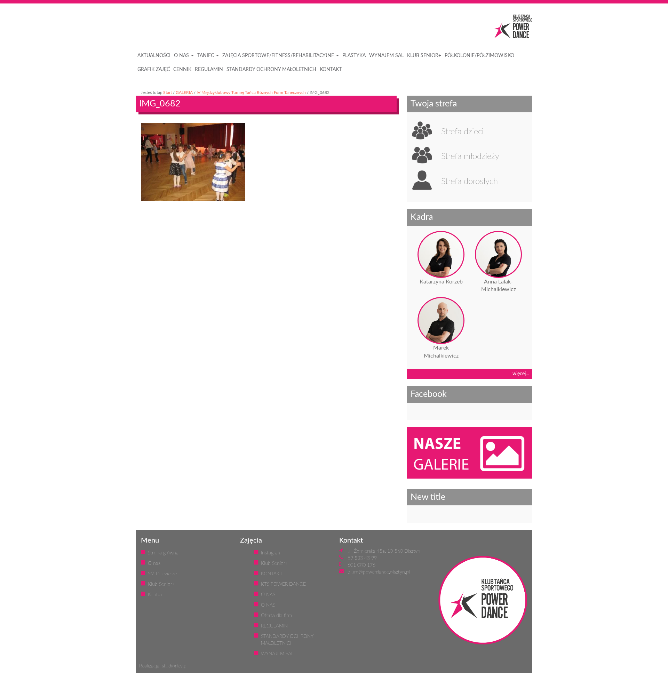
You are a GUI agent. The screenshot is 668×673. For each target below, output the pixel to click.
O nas (154, 563)
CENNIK (182, 69)
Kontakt (156, 594)
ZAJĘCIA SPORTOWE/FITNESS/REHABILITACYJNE (278, 55)
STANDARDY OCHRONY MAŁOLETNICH (271, 69)
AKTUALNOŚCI (153, 55)
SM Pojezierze (162, 573)
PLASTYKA (354, 55)
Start (167, 92)
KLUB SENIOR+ (424, 55)
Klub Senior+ (161, 584)
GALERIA (184, 92)
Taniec (206, 55)
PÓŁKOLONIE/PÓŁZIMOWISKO (479, 55)
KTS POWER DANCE (283, 584)
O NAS (182, 55)
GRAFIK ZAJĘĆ (153, 69)
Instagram (271, 553)
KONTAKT (331, 69)
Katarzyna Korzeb (441, 282)
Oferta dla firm (276, 615)
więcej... (520, 373)
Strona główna (163, 553)
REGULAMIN (209, 69)
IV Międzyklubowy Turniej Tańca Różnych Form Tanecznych (251, 92)
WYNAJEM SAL (386, 55)
